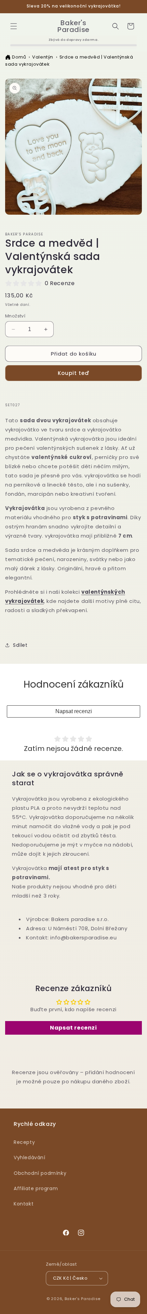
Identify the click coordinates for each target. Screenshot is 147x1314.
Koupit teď (74, 373)
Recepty (24, 1142)
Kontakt (24, 1203)
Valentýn (42, 57)
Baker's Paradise (83, 1298)
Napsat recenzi (73, 711)
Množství (15, 316)
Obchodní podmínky (40, 1173)
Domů (19, 57)
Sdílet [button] (20, 645)
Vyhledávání (29, 1157)
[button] (13, 26)
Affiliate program (36, 1188)
